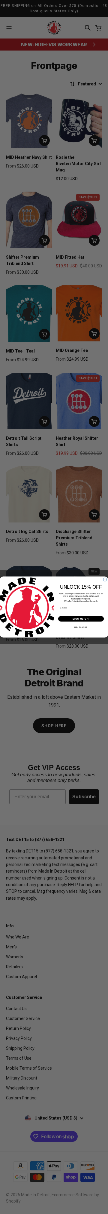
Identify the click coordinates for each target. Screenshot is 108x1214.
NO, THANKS (81, 627)
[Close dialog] (104, 579)
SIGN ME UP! (81, 619)
